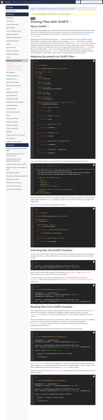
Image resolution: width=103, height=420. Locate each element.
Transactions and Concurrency (15, 135)
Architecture (10, 21)
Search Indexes (11, 47)
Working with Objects (12, 82)
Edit (78, 2)
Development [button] (17, 2)
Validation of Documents (13, 186)
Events (8, 89)
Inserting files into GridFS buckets (14, 67)
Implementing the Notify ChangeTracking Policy (13, 160)
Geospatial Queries (12, 105)
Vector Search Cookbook (14, 189)
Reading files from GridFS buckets (14, 69)
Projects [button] (8, 2)
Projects (33, 9)
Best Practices (10, 138)
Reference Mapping (12, 34)
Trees (8, 57)
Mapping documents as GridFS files (15, 65)
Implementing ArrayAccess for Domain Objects (15, 155)
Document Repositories (13, 85)
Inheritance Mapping (12, 51)
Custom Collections (12, 128)
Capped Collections (12, 122)
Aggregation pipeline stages (14, 102)
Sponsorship (27, 2)
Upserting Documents (13, 112)
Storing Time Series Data (13, 182)
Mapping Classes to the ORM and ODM (16, 168)
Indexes (8, 44)
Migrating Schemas (12, 92)
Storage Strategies (12, 125)
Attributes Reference (12, 76)
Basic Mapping (10, 28)
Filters (8, 115)
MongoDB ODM (42, 9)
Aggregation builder (12, 99)
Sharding (9, 132)
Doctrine (2, 2)
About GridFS (10, 64)
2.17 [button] (32, 18)
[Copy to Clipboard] (94, 61)
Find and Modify (11, 108)
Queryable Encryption (12, 173)
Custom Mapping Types (13, 31)
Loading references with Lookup (16, 164)
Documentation (53, 9)
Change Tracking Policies (14, 141)
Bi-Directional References (14, 37)
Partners (34, 2)
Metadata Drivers (11, 79)
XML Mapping (10, 72)
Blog (39, 2)
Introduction (10, 18)
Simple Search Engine (12, 179)
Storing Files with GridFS (14, 60)
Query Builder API (11, 95)
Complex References (12, 41)
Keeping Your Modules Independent (17, 176)
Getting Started (11, 11)
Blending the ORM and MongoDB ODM (16, 149)
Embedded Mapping (12, 54)
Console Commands (12, 24)
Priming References (12, 118)
